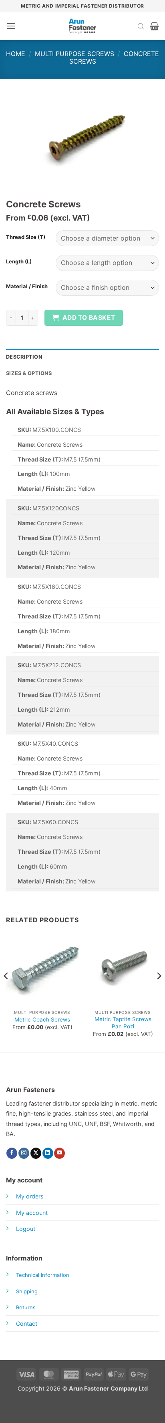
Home (15, 54)
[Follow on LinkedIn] (47, 1153)
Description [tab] (24, 357)
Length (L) (19, 262)
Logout (25, 1228)
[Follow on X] (35, 1153)
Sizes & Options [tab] (29, 373)
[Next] (158, 992)
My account (32, 1212)
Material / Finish (27, 286)
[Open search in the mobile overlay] (141, 26)
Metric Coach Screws (42, 1019)
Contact (26, 1323)
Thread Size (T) (25, 237)
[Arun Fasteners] (82, 26)
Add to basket (88, 317)
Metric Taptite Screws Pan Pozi (123, 1023)
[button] (11, 26)
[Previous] (6, 992)
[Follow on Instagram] (23, 1153)
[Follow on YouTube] (59, 1153)
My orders (30, 1196)
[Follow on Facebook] (11, 1153)
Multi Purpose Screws (74, 54)
